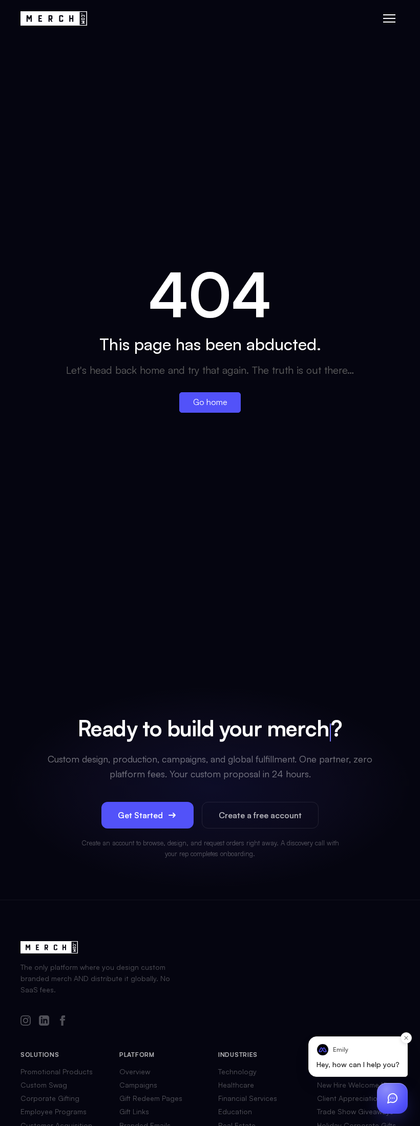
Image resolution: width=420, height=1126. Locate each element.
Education (235, 1112)
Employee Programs (53, 1112)
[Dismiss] (406, 1038)
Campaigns (138, 1085)
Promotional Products (56, 1072)
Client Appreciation (349, 1098)
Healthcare (236, 1085)
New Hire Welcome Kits (355, 1085)
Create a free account (260, 815)
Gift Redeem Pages (150, 1098)
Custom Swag (43, 1085)
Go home (210, 402)
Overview (134, 1072)
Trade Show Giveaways (355, 1112)
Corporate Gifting (49, 1098)
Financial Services (247, 1098)
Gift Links (134, 1112)
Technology (237, 1072)
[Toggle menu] (389, 18)
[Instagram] (25, 1021)
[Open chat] (392, 1098)
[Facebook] (62, 1021)
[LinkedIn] (44, 1021)
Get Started (140, 815)
